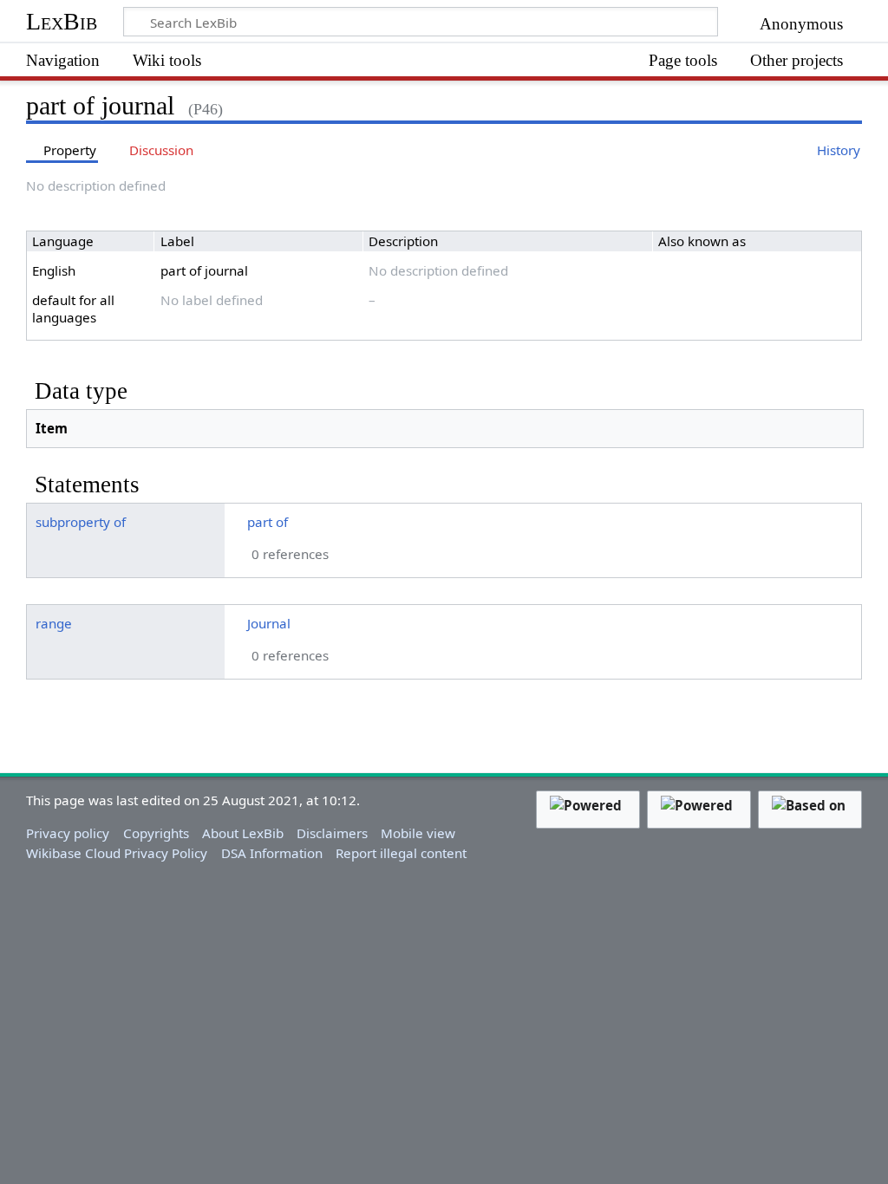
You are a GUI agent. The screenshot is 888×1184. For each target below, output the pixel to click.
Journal (269, 623)
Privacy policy (67, 833)
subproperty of (81, 521)
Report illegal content (401, 853)
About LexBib (243, 833)
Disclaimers (332, 833)
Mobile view (418, 833)
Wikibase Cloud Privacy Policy (116, 853)
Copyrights (156, 833)
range (54, 623)
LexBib (61, 21)
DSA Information (272, 853)
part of (267, 521)
